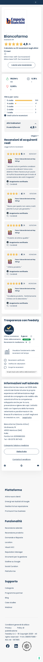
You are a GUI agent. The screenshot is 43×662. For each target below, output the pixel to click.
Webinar (8, 607)
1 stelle (10, 112)
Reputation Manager (14, 552)
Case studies (10, 602)
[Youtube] (38, 466)
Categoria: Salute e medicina (16, 445)
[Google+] (21, 466)
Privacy (8, 628)
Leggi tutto (27, 417)
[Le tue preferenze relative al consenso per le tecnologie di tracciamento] (39, 658)
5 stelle (10, 100)
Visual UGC (9, 547)
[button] (21, 352)
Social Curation (11, 566)
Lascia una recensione (21, 65)
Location (8, 542)
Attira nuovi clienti (13, 496)
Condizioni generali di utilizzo (17, 624)
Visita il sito (21, 451)
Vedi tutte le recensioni (17, 115)
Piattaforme (10, 571)
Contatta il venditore (21, 459)
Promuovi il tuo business (15, 511)
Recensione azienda (13, 528)
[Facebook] (5, 466)
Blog (7, 597)
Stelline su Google (12, 561)
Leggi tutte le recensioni (13, 147)
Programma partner (14, 593)
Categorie (9, 588)
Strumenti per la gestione (16, 557)
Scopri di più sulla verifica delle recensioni (21, 372)
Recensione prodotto (14, 532)
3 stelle (10, 106)
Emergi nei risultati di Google (17, 501)
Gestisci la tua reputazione (16, 506)
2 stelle (10, 109)
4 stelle (10, 103)
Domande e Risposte (14, 537)
